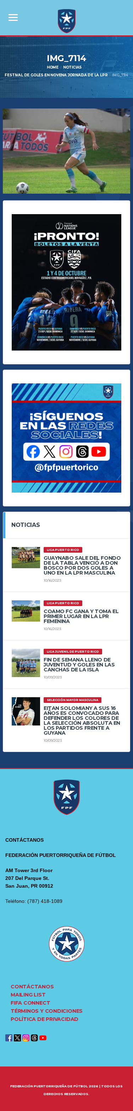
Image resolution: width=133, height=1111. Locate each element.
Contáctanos (32, 986)
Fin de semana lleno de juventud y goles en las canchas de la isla (79, 665)
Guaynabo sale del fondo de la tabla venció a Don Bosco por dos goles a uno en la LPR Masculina (82, 565)
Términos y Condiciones (47, 1011)
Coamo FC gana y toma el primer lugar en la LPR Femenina (81, 616)
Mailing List (28, 995)
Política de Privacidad (44, 1019)
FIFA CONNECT (30, 1003)
